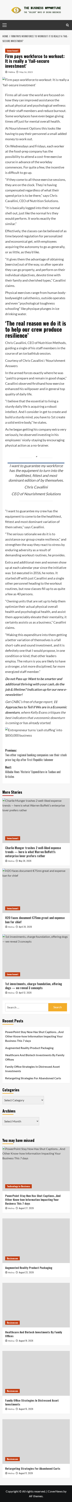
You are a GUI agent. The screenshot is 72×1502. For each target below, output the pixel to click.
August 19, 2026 (26, 1340)
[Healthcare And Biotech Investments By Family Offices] (36, 1305)
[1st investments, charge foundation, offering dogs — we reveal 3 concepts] (36, 956)
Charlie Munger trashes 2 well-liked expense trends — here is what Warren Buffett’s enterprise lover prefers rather (33, 852)
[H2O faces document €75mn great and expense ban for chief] (36, 890)
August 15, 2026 (26, 1408)
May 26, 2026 (25, 860)
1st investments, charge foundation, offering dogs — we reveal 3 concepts (33, 986)
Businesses (12, 1258)
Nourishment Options (25, 128)
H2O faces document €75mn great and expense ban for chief (35, 920)
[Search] (67, 25)
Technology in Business (18, 1186)
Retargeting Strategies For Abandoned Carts (33, 1078)
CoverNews (55, 1491)
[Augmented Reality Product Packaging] (36, 1240)
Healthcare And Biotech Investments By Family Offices (34, 1057)
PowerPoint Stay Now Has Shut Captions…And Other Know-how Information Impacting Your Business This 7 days (34, 1036)
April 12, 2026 (25, 992)
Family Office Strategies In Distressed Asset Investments (32, 1069)
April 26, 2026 (25, 926)
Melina (11, 72)
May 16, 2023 (26, 72)
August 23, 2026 (26, 1272)
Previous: (36, 755)
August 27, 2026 (26, 1208)
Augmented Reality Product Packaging (29, 1048)
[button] (36, 732)
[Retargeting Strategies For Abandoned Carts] (36, 1441)
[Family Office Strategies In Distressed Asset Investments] (36, 1373)
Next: (33, 772)
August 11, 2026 (26, 1473)
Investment (12, 50)
